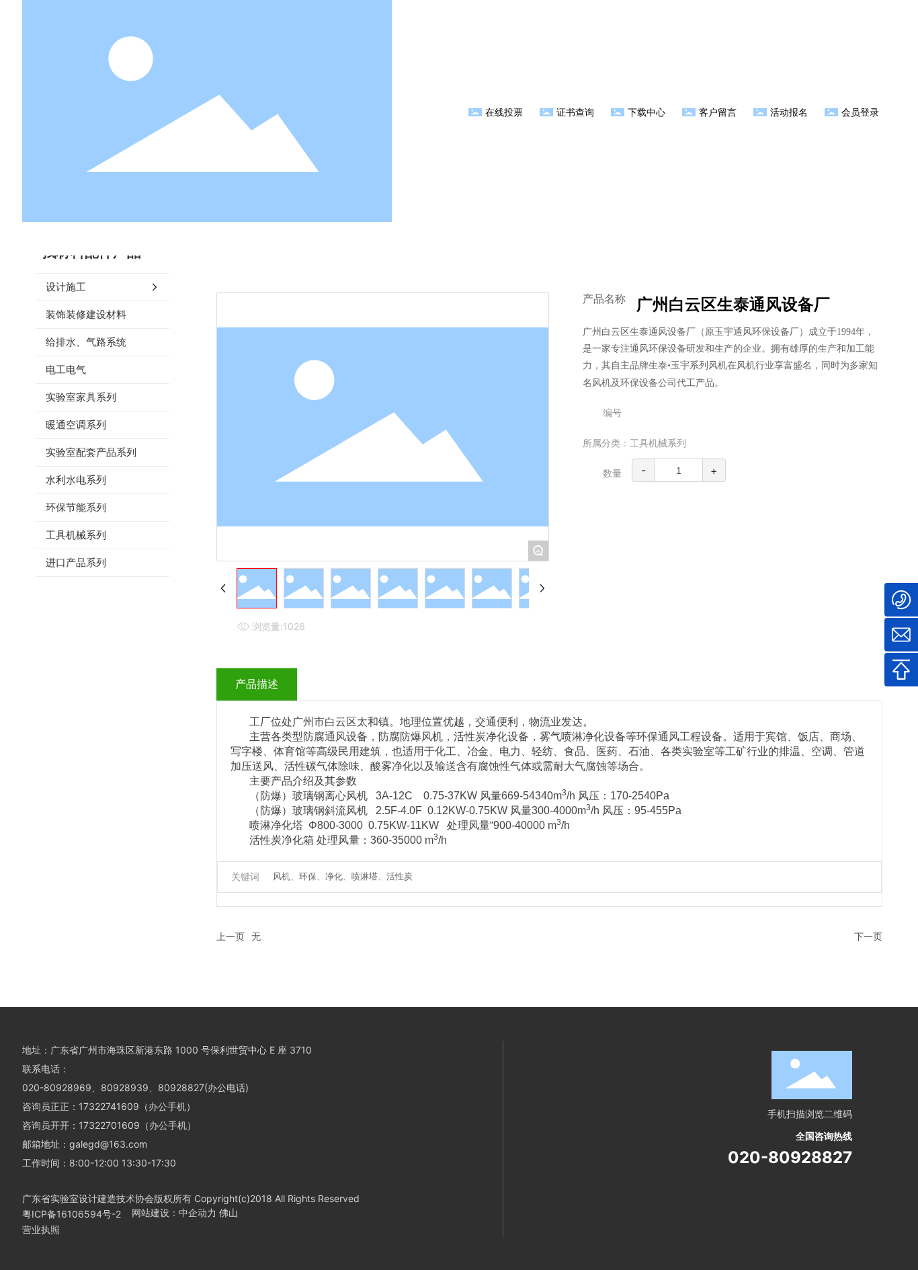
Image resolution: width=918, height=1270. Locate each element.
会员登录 (860, 112)
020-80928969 (56, 1087)
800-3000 (340, 825)
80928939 (125, 1087)
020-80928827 (790, 1157)
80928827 (181, 1087)
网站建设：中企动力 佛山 (185, 1212)
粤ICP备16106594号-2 (71, 1214)
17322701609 (109, 1125)
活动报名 (789, 112)
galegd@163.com (108, 1144)
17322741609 (109, 1106)
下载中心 (646, 112)
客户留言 (718, 112)
